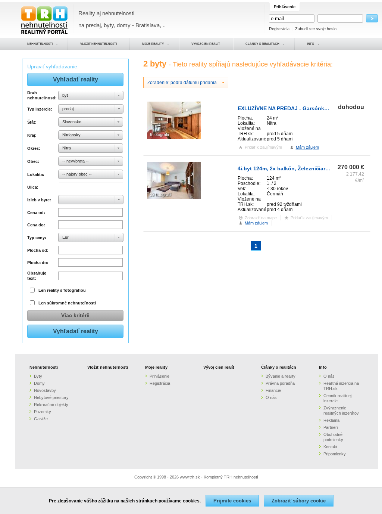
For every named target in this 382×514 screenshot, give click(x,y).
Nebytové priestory (51, 397)
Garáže (41, 419)
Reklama (331, 420)
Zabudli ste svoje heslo (315, 29)
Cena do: (36, 225)
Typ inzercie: (39, 109)
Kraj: (32, 135)
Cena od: (36, 212)
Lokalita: (35, 174)
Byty (38, 376)
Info (323, 367)
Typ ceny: (36, 237)
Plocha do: (37, 262)
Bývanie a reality (280, 376)
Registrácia (279, 29)
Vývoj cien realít (218, 367)
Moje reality (156, 367)
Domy (39, 383)
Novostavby (45, 390)
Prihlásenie (159, 376)
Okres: (33, 148)
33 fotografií (160, 194)
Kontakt (330, 447)
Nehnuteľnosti (43, 367)
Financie (273, 390)
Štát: (32, 122)
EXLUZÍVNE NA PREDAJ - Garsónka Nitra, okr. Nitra (302, 108)
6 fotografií (159, 134)
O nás (271, 397)
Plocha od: (37, 250)
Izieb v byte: (39, 200)
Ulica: (32, 187)
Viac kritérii (75, 315)
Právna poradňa (280, 383)
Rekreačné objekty (51, 404)
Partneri (330, 427)
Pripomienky (334, 454)
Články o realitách (278, 367)
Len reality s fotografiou (62, 290)
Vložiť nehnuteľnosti (107, 367)
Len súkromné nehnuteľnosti (67, 303)
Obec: (33, 161)
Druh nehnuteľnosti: (41, 95)
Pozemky (42, 411)
